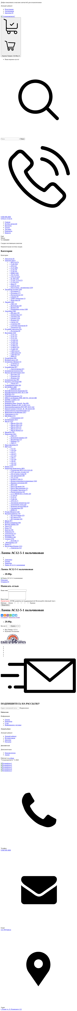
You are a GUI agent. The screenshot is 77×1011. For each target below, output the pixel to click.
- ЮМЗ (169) (14, 273)
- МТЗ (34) (13, 485)
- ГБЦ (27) (13, 436)
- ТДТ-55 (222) (14, 277)
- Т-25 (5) (12, 497)
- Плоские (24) (14, 376)
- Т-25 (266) (13, 268)
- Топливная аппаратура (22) (19, 503)
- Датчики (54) (14, 316)
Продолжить (5, 605)
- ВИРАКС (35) (14, 389)
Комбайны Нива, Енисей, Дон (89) (17, 403)
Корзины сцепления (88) (13, 381)
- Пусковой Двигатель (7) (18, 490)
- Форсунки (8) (14, 300)
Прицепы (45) (9, 401)
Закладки (8, 740)
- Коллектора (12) (15, 439)
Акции (7, 755)
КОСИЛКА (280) (11, 387)
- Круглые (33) (14, 374)
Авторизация (9, 11)
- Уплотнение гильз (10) (17, 504)
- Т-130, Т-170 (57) (16, 280)
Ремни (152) (9, 466)
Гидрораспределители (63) (14, 371)
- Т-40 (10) (13, 499)
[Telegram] (16, 615)
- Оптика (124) (14, 318)
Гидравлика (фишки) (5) (13, 362)
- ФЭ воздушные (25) (16, 515)
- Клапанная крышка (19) (18, 438)
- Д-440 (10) (13, 349)
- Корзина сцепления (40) (18, 483)
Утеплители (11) (10, 533)
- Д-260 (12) (13, 345)
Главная (7, 222)
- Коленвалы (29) (15, 306)
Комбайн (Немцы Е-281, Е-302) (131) (17, 405)
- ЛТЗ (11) (13, 266)
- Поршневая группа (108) (18, 309)
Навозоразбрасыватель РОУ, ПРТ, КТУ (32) (19, 407)
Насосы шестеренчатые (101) (15, 372)
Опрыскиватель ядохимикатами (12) (17, 410)
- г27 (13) (12, 456)
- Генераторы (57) (15, 315)
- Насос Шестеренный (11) (18, 488)
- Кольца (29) (14, 307)
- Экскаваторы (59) (16, 508)
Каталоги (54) (9, 535)
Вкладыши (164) (10, 333)
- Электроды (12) (15, 548)
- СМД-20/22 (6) (15, 353)
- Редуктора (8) (14, 331)
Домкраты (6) (9, 532)
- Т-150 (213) (14, 282)
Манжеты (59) (9, 432)
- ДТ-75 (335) (14, 275)
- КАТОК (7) (14, 541)
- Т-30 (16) (13, 271)
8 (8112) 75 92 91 (6, 218)
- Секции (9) (13, 296)
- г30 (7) (12, 457)
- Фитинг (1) (14, 365)
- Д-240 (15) (13, 342)
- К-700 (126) (14, 278)
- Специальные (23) (16, 418)
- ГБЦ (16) (13, 304)
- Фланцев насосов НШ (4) (18, 506)
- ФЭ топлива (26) (15, 519)
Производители (10, 753)
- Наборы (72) (14, 441)
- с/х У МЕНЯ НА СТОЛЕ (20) (20, 494)
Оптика (7, 561)
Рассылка (8, 742)
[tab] (38, 580)
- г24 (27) (12, 454)
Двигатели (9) (9, 259)
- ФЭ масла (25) (15, 517)
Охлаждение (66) (10, 358)
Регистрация (9, 9)
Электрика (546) (10, 311)
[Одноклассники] (5, 615)
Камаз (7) (8, 544)
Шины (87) (8, 521)
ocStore (11, 758)
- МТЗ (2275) (14, 262)
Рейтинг (4, 603)
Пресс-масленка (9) (11, 445)
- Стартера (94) (14, 324)
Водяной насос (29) (11, 360)
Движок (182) (9, 302)
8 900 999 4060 (6, 217)
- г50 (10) (12, 465)
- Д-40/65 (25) (14, 347)
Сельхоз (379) (9, 539)
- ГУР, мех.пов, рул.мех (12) (19, 472)
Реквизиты (8, 231)
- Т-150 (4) (13, 495)
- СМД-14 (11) (14, 351)
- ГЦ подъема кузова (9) (17, 474)
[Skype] (13, 615)
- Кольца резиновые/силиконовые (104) (23, 481)
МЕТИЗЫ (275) (10, 416)
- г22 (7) (12, 452)
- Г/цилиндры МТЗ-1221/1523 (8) (20, 470)
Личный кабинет (10, 736)
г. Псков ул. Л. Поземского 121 (11, 1009)
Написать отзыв (14, 617)
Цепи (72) (8, 528)
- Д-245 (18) (13, 343)
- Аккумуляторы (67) (16, 369)
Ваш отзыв (4, 599)
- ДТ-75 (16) (13, 477)
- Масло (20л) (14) (15, 425)
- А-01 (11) (13, 334)
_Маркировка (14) (11, 542)
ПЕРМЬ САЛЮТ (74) (12, 400)
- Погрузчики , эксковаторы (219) (21, 287)
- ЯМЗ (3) (12, 356)
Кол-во (3, 626)
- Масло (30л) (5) (15, 427)
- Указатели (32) (15, 327)
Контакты (8, 225)
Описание (4, 580)
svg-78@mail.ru (6, 930)
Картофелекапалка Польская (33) (16, 391)
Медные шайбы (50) (12, 524)
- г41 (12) (12, 463)
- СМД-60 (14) (14, 354)
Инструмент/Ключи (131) (13, 546)
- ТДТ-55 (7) (13, 501)
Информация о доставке (13, 725)
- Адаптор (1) (14, 363)
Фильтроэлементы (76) (12, 513)
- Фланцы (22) (14, 378)
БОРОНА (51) (9, 394)
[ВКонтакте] (2, 615)
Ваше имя (4, 590)
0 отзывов (4, 617)
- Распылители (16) (16, 295)
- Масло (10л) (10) (15, 423)
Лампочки (8, 563)
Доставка (8, 229)
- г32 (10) (12, 459)
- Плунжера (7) (14, 291)
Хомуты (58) (9, 530)
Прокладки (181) (10, 434)
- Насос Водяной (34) (16, 486)
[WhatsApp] (10, 615)
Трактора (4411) (10, 260)
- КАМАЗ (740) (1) (16, 479)
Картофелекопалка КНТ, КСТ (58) (16, 392)
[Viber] (7, 615)
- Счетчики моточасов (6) (18, 325)
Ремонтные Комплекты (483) (15, 468)
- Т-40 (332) (13, 264)
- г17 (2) (12, 448)
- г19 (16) (12, 450)
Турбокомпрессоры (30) (13, 385)
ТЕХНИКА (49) (10, 537)
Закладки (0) (9, 13)
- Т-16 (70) (13, 269)
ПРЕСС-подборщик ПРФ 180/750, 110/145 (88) (21, 398)
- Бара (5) (12, 284)
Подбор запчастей (11, 224)
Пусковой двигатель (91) (13, 329)
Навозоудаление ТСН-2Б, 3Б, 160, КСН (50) (20, 409)
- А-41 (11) (13, 336)
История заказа (10, 738)
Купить (13, 626)
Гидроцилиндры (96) (12, 380)
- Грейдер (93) (14, 286)
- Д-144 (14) (13, 340)
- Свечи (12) (13, 322)
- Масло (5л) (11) (15, 428)
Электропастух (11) (11, 414)
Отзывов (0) (5, 582)
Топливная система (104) (13, 289)
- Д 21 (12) (13, 338)
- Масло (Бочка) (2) (16, 430)
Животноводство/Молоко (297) (15, 412)
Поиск (22, 139)
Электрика (8, 559)
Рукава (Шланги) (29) (12, 512)
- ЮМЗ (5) (13, 510)
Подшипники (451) (11, 419)
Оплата (7, 227)
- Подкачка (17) (14, 293)
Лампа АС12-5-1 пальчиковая (15, 565)
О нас (7, 723)
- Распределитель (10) (17, 492)
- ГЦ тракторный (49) (17, 475)
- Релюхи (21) (14, 320)
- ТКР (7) (12, 443)
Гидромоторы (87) (11, 367)
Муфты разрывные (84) (13, 522)
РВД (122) (8, 447)
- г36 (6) (12, 461)
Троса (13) (8, 526)
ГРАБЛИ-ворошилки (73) (13, 396)
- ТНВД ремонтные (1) (17, 298)
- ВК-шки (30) (14, 313)
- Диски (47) (13, 383)
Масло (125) (9, 421)
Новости (8, 233)
